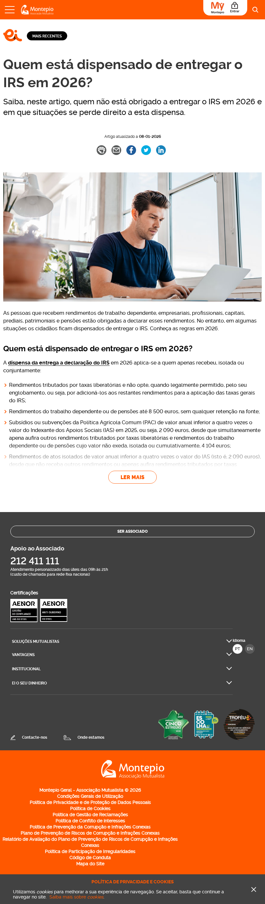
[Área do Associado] (225, 7)
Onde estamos (91, 737)
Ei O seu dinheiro (29, 683)
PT (237, 648)
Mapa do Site (90, 863)
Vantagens (23, 654)
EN (250, 648)
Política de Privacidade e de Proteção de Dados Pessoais (90, 802)
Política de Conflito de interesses (90, 820)
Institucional (26, 669)
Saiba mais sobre (76, 896)
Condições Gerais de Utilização (90, 796)
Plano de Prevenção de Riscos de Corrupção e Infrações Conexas (90, 833)
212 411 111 (34, 561)
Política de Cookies (90, 808)
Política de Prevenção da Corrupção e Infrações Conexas (90, 826)
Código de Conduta (90, 857)
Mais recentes (47, 36)
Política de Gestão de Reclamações (90, 814)
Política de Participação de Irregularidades (90, 851)
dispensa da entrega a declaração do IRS (59, 363)
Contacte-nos (34, 737)
